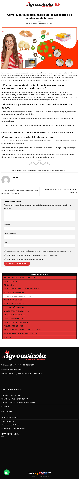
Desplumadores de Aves (16, 322)
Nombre (7, 224)
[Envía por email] (41, 163)
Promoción (9, 285)
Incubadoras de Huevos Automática (18, 296)
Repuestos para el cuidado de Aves (21, 289)
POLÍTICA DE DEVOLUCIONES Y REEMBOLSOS (19, 403)
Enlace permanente (61, 170)
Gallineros (9, 337)
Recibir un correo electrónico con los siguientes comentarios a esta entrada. (32, 255)
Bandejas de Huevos (14, 304)
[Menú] (2, 4)
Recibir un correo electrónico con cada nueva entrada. (25, 259)
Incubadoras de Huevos (16, 292)
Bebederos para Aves (14, 315)
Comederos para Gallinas (16, 311)
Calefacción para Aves (15, 307)
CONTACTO (5, 406)
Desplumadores (12, 281)
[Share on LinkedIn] (48, 163)
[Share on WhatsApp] (30, 163)
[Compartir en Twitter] (37, 163)
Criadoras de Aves (13, 300)
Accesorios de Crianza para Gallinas (22, 330)
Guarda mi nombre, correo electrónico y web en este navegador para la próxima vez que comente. (39, 251)
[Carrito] (57, 4)
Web (5, 242)
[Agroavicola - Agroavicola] (39, 4)
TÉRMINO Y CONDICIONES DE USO (14, 399)
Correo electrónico (10, 233)
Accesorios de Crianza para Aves (20, 278)
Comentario (8, 208)
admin (51, 23)
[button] (7, 472)
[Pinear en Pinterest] (44, 163)
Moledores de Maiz (13, 326)
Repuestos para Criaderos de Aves (21, 333)
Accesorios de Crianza (39, 12)
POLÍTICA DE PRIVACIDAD (11, 395)
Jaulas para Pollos (13, 319)
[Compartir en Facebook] (34, 163)
